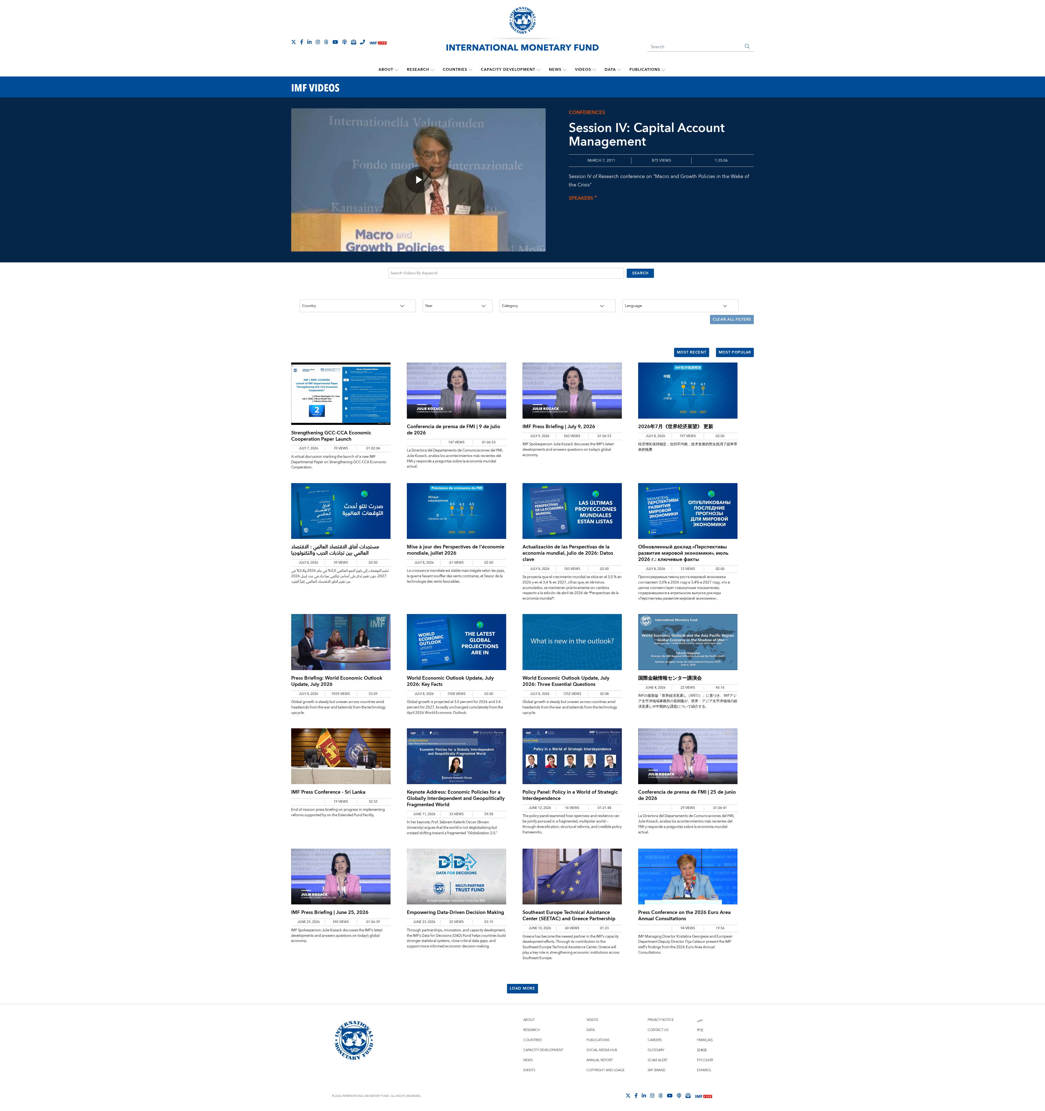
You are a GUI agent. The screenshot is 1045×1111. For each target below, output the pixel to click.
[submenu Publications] (663, 69)
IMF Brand (656, 1070)
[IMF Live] (378, 42)
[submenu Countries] (470, 69)
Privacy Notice (661, 1020)
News (555, 69)
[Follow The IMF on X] (293, 41)
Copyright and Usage (605, 1070)
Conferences (587, 112)
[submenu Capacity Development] (538, 69)
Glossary (656, 1050)
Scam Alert (658, 1060)
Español (704, 1070)
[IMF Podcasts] (679, 1095)
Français (705, 1040)
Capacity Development (508, 69)
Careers (655, 1040)
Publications (644, 69)
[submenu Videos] (594, 69)
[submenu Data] (619, 69)
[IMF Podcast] (344, 41)
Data (610, 69)
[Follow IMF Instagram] (318, 41)
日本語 (702, 1050)
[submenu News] (564, 69)
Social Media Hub (601, 1050)
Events (529, 1070)
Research (418, 69)
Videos (583, 69)
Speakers (583, 198)
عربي (700, 1020)
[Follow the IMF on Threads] (326, 41)
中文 (700, 1030)
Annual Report (599, 1060)
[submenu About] (396, 69)
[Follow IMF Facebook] (301, 41)
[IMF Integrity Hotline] (362, 41)
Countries (455, 69)
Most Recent (691, 352)
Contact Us (658, 1030)
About (386, 69)
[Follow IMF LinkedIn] (309, 41)
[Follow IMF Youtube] (335, 41)
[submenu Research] (432, 69)
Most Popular (735, 352)
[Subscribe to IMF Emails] (353, 41)
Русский (705, 1060)
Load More (522, 988)
